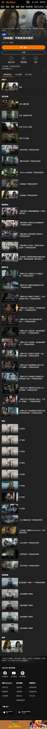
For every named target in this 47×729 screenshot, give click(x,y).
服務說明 (5, 692)
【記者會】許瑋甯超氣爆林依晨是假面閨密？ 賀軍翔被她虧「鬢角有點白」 (32, 258)
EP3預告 (22, 486)
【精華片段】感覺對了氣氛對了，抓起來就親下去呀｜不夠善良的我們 (32, 297)
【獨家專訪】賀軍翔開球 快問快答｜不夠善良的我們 (31, 235)
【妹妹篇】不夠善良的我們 (28, 195)
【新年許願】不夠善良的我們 (29, 150)
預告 (20, 87)
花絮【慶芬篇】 (24, 104)
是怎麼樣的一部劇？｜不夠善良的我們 (32, 582)
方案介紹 (5, 687)
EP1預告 (22, 508)
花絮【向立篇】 (24, 138)
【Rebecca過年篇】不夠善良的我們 (31, 172)
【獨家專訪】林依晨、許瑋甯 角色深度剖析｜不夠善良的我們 (31, 246)
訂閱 (23, 52)
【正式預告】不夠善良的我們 (29, 543)
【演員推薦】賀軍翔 (26, 617)
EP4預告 (22, 474)
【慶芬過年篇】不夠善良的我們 (29, 161)
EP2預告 (22, 497)
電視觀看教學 (20, 700)
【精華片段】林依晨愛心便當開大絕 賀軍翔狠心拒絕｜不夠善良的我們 (31, 377)
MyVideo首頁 (6, 28)
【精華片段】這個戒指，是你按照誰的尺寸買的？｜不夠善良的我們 (32, 332)
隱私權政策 (32, 692)
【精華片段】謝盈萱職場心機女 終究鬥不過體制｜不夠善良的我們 (31, 366)
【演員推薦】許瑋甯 (26, 605)
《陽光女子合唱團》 (7, 658)
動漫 (22, 7)
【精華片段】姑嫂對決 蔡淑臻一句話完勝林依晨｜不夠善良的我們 (31, 354)
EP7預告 (22, 440)
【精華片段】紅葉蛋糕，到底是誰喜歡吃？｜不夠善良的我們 (32, 343)
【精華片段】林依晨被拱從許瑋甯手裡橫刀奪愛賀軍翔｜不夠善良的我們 (32, 412)
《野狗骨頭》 (37, 658)
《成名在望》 (17, 658)
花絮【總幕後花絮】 (26, 115)
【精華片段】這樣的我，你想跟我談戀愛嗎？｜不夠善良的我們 (32, 309)
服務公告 (19, 696)
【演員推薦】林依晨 (26, 594)
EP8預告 (22, 428)
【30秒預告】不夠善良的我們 (29, 566)
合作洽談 (32, 696)
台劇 (17, 28)
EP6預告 (22, 451)
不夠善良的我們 (25, 28)
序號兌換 (42, 2)
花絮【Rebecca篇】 (26, 127)
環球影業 (29, 7)
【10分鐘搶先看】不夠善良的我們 (30, 520)
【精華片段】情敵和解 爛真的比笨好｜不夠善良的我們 (31, 286)
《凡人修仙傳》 (12, 660)
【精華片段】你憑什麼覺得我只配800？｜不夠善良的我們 (30, 320)
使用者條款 (32, 687)
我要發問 (19, 692)
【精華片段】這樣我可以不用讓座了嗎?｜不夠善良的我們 (31, 275)
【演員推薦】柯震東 (26, 628)
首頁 (2, 7)
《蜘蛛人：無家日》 (27, 658)
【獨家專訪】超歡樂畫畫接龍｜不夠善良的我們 (32, 212)
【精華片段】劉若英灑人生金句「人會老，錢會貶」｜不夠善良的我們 (32, 400)
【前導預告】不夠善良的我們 (29, 554)
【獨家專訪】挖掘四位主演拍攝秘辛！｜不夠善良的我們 (32, 223)
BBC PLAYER (39, 7)
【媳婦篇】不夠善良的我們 (28, 184)
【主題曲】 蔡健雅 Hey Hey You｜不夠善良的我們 (32, 531)
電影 (12, 7)
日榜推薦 (5, 696)
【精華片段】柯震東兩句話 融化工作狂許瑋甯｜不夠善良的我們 (31, 389)
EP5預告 (22, 463)
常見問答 (19, 687)
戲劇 (17, 7)
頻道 (7, 7)
